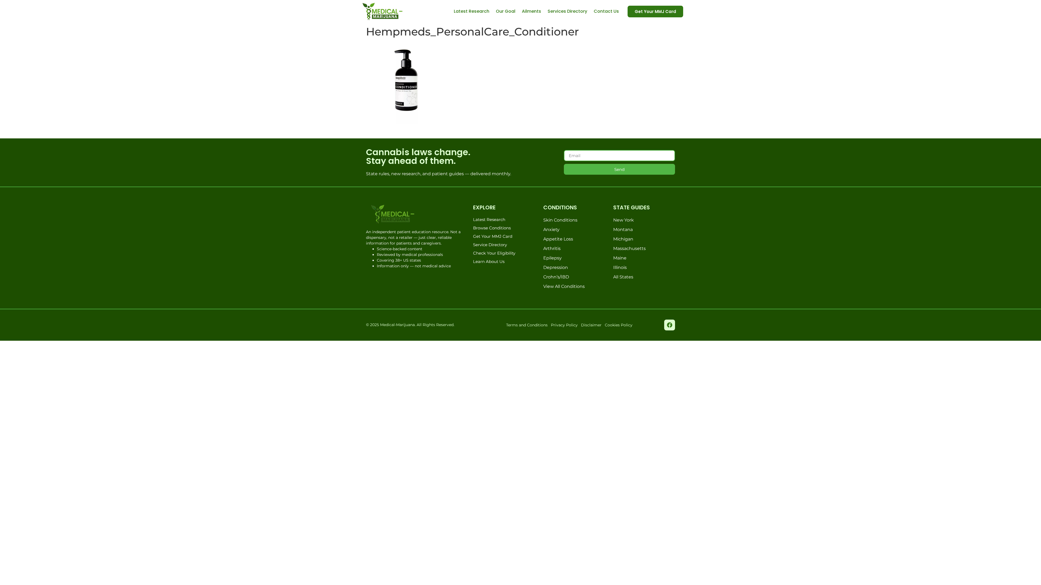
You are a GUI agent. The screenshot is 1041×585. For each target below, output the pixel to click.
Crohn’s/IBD (556, 277)
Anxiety (551, 229)
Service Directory (490, 244)
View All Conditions (564, 286)
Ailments (531, 11)
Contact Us (606, 11)
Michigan (623, 239)
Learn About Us (489, 261)
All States (623, 277)
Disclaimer (591, 325)
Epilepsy (552, 258)
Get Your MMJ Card (492, 236)
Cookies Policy (618, 325)
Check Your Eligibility (494, 253)
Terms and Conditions (527, 325)
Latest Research (471, 11)
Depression (555, 267)
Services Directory (567, 11)
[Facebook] (669, 325)
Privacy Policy (564, 325)
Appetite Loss (558, 239)
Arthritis (552, 248)
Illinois (620, 267)
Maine (619, 258)
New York (623, 220)
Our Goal (505, 11)
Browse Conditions (492, 227)
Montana (623, 229)
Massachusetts (629, 248)
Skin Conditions (560, 220)
